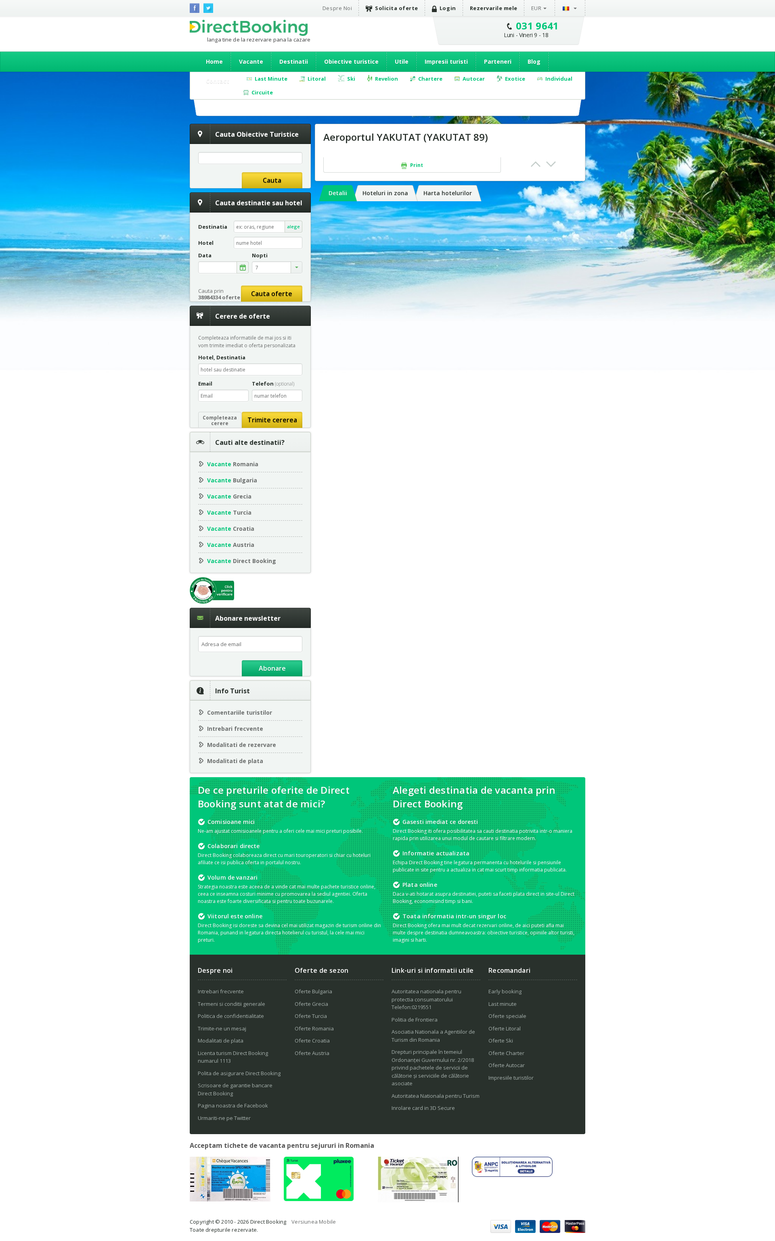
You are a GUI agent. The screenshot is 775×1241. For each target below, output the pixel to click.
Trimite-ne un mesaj (222, 1028)
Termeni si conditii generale (231, 1003)
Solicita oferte (396, 8)
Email (205, 383)
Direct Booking (249, 28)
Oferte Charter (506, 1053)
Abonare (272, 668)
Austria (230, 545)
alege (293, 226)
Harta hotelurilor (447, 193)
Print (416, 165)
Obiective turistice (351, 61)
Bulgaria (232, 480)
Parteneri (497, 61)
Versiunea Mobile (313, 1221)
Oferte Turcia (311, 1016)
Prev (535, 164)
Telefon (273, 383)
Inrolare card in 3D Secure (423, 1108)
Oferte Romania (314, 1028)
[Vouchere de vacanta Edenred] (418, 1199)
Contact (217, 81)
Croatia (230, 528)
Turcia (229, 512)
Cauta (272, 180)
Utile (401, 61)
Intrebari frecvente (235, 728)
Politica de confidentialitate (231, 1016)
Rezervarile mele (493, 8)
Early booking (505, 991)
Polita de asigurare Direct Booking (239, 1073)
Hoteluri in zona (385, 193)
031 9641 (537, 25)
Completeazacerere (220, 420)
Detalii (338, 193)
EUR (536, 8)
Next (551, 164)
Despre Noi (337, 8)
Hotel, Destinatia (221, 357)
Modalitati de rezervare (241, 745)
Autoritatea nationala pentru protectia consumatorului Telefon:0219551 (426, 999)
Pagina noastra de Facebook (233, 1105)
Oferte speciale (507, 1016)
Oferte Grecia (311, 1003)
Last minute (502, 1003)
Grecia (229, 496)
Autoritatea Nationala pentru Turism (436, 1095)
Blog (534, 61)
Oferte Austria (312, 1053)
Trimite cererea (272, 419)
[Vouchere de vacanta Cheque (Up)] (230, 1199)
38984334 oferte (219, 297)
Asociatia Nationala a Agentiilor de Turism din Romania (433, 1035)
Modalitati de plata (235, 761)
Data (205, 255)
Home (214, 61)
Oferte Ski (500, 1040)
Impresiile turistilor (511, 1077)
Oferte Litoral (504, 1028)
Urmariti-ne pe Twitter (224, 1118)
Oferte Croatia (312, 1040)
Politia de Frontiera (415, 1019)
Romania (232, 464)
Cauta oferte (271, 293)
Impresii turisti (446, 61)
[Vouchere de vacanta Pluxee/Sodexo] (319, 1198)
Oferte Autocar (506, 1065)
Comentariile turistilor (239, 712)
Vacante (251, 61)
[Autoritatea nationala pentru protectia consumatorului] (512, 1174)
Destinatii (293, 61)
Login (448, 8)
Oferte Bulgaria (313, 991)
